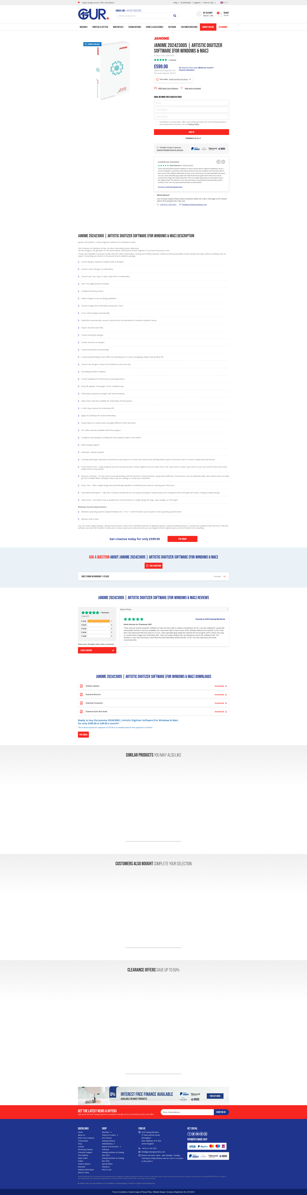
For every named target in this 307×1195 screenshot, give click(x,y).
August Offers (208, 27)
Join (211, 15)
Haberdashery (107, 1144)
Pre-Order (182, 539)
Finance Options (84, 1164)
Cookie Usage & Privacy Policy (140, 1192)
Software (172, 27)
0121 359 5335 (150, 1148)
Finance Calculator (187, 70)
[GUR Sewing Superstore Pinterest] (201, 1133)
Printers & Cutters (100, 27)
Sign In (206, 15)
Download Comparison (155, 703)
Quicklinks (83, 1128)
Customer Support (85, 1152)
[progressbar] (99, 621)
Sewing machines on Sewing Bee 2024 (113, 1153)
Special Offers (107, 1164)
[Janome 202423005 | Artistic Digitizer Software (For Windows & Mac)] (112, 71)
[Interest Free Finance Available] (153, 1095)
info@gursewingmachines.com (194, 204)
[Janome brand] (161, 38)
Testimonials (185, 2)
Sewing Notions (134, 27)
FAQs (80, 1144)
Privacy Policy (193, 124)
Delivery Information (86, 1169)
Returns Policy (83, 1172)
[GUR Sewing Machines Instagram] (205, 1133)
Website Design (159, 1192)
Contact (81, 1146)
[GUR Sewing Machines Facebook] (189, 1133)
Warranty (81, 1167)
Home (80, 1132)
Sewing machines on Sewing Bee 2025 (113, 1159)
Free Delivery (83, 1155)
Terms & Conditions (119, 1192)
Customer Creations (189, 27)
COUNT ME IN (220, 1112)
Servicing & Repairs (85, 1149)
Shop (104, 1128)
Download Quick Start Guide (155, 711)
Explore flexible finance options (170, 150)
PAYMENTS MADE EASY (197, 1139)
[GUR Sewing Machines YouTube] (197, 1133)
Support (197, 2)
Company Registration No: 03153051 (181, 1192)
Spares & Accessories (154, 27)
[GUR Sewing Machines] (93, 14)
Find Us (141, 1128)
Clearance (223, 27)
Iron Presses (118, 27)
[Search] (174, 15)
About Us (81, 1135)
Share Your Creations (86, 1138)
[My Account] (199, 14)
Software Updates (155, 686)
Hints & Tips (208, 2)
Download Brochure (155, 694)
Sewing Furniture (108, 1141)
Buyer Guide (82, 1158)
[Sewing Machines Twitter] (193, 1133)
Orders (80, 1161)
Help (175, 2)
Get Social (192, 1128)
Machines (84, 27)
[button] (174, 630)
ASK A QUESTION (155, 565)
